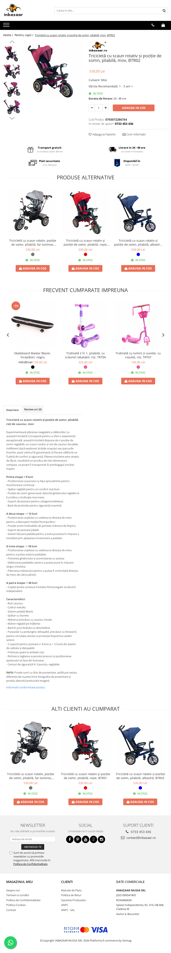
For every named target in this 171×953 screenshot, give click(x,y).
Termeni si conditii (17, 895)
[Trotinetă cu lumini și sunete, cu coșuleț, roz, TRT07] (138, 324)
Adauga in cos (134, 108)
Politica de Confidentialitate (30, 864)
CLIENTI (67, 882)
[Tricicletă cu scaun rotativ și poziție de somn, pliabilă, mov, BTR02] (52, 70)
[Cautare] (164, 10)
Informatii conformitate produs (25, 687)
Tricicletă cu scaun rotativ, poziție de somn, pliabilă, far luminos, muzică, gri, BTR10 (32, 242)
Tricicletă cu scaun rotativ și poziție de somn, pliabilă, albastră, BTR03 (138, 242)
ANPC (64, 905)
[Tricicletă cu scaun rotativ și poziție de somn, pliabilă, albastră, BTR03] (138, 212)
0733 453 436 (140, 832)
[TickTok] (93, 839)
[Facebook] (69, 839)
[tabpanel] (52, 70)
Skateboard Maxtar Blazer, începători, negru (32, 355)
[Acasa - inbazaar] (24, 10)
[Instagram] (101, 839)
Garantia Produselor (73, 900)
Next (12, 118)
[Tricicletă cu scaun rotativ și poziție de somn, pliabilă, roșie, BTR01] (85, 212)
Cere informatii (136, 134)
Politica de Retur (71, 895)
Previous (12, 42)
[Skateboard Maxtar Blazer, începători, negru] (32, 324)
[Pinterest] (77, 839)
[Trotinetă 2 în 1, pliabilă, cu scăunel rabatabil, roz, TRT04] (85, 324)
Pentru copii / (24, 35)
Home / (8, 35)
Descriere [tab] (12, 410)
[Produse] (6, 26)
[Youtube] (85, 839)
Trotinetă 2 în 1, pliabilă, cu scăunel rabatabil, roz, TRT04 (85, 355)
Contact (11, 910)
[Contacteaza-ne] (153, 25)
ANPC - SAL (68, 910)
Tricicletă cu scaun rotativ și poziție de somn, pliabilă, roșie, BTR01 (85, 242)
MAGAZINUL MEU (19, 882)
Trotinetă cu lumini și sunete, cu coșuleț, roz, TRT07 (138, 355)
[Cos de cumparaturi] (163, 25)
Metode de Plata (71, 890)
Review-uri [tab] (33, 409)
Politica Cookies (16, 905)
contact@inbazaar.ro (141, 838)
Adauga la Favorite (104, 134)
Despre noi (13, 890)
